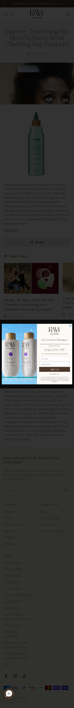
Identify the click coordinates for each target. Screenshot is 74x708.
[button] (9, 693)
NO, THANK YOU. (54, 374)
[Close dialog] (70, 325)
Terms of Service (65, 380)
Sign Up (54, 369)
